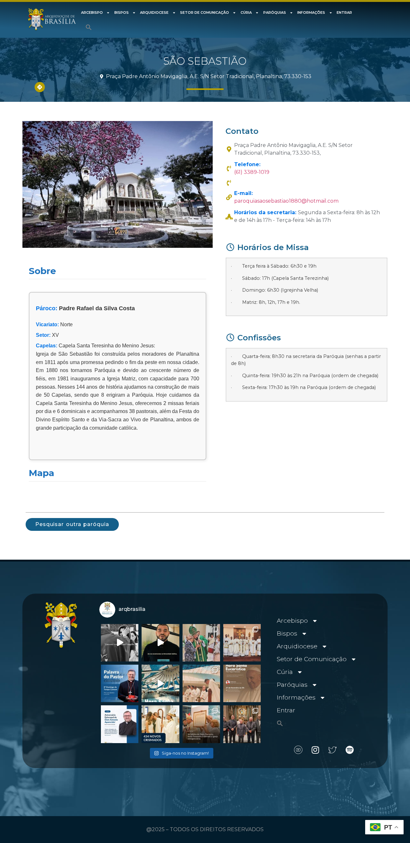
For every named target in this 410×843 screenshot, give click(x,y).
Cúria (246, 12)
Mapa (41, 472)
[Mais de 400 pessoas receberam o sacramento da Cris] (160, 724)
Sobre (42, 270)
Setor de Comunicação (204, 12)
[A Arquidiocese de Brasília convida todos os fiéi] (242, 683)
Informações (311, 12)
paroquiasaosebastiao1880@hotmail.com (286, 201)
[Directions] (40, 87)
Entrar (344, 12)
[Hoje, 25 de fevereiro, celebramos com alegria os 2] (119, 724)
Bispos (121, 12)
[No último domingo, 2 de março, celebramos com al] (201, 642)
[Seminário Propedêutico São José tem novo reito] (242, 642)
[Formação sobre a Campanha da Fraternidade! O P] (160, 642)
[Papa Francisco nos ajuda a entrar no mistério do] (119, 683)
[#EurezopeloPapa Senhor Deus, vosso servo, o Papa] (160, 683)
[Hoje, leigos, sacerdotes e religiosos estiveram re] (201, 683)
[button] (88, 27)
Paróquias (274, 12)
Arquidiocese (154, 12)
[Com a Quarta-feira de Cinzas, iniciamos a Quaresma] (119, 642)
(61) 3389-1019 (251, 172)
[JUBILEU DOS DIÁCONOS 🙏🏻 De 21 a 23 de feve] (242, 724)
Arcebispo (92, 12)
